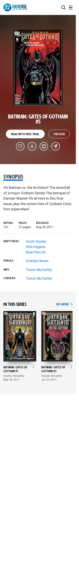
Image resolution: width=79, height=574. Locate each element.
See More (64, 304)
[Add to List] (32, 146)
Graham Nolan (37, 261)
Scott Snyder (36, 241)
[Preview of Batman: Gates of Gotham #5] (38, 68)
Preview (59, 134)
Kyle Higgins (35, 247)
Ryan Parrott (36, 252)
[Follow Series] (44, 146)
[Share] (55, 146)
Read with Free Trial (25, 134)
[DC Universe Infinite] (15, 7)
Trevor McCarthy (39, 270)
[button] (63, 7)
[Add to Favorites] (20, 146)
